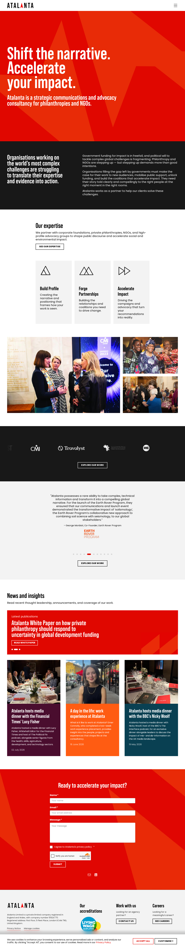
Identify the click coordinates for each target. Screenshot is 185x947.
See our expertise (49, 247)
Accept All (143, 941)
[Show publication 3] (18, 649)
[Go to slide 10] (108, 554)
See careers (162, 921)
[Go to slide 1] (73, 554)
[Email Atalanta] (89, 875)
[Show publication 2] (14, 649)
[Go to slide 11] (111, 554)
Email (54, 808)
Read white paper (24, 637)
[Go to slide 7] (97, 554)
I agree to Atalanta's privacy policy (74, 847)
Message (56, 820)
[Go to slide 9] (104, 554)
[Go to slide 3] (80, 554)
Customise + (165, 941)
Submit (57, 864)
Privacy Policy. (103, 943)
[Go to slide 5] (89, 554)
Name (54, 795)
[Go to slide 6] (93, 554)
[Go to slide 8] (101, 554)
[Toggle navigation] (175, 5)
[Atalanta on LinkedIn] (96, 875)
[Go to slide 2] (77, 554)
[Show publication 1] (12, 649)
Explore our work (92, 465)
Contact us (126, 921)
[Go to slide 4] (84, 554)
